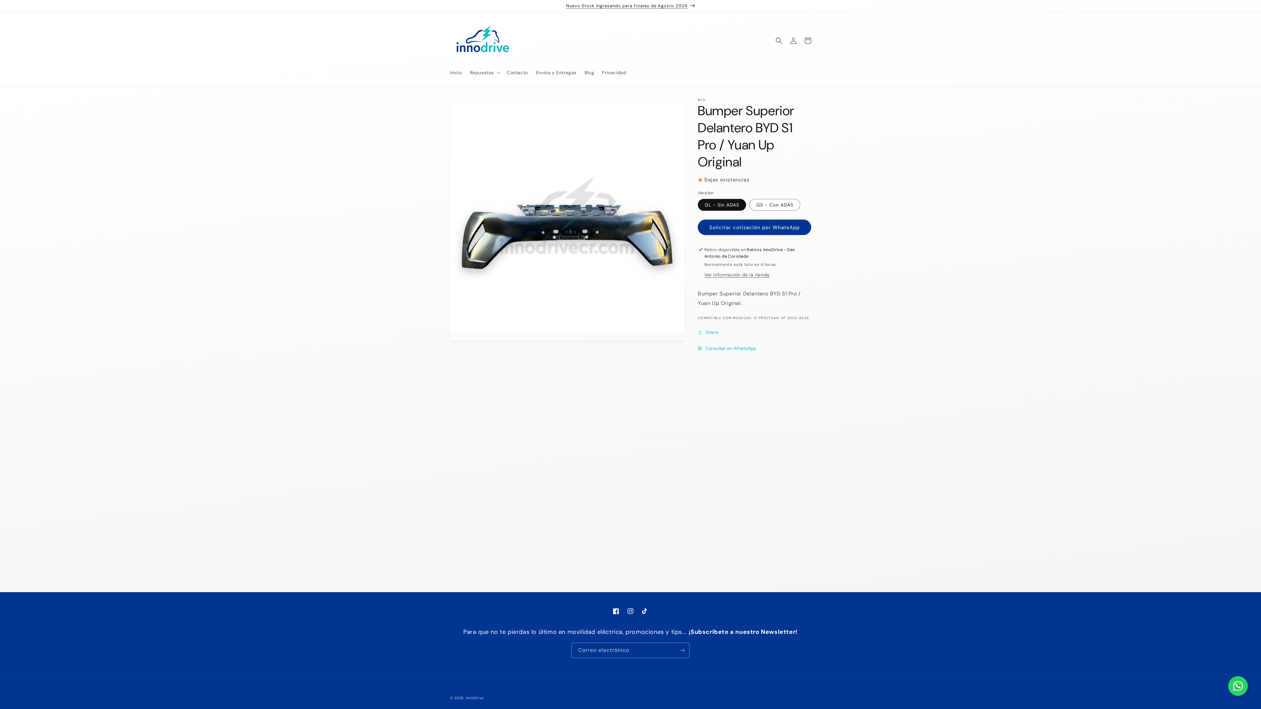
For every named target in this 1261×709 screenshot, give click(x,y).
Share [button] (712, 332)
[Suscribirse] (682, 650)
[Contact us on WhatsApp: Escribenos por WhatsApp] (1238, 686)
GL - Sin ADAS (722, 205)
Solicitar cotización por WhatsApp (754, 227)
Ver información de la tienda (737, 275)
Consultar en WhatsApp (730, 348)
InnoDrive (475, 698)
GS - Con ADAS (774, 205)
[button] (484, 72)
